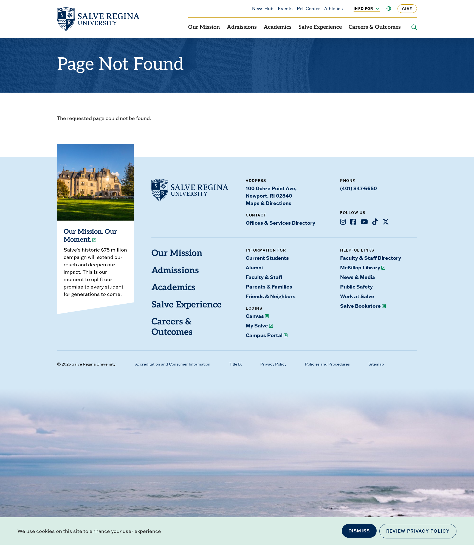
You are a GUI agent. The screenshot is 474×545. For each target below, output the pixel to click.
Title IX (235, 364)
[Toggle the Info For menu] (374, 8)
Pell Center (308, 8)
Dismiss (359, 530)
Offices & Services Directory (280, 222)
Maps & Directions (268, 203)
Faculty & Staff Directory (370, 258)
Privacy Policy (273, 364)
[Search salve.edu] (414, 27)
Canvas (255, 316)
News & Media (357, 277)
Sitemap (376, 364)
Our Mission (204, 27)
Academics (278, 27)
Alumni (254, 267)
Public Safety (356, 286)
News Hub (262, 8)
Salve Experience (320, 27)
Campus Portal (264, 335)
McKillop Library (360, 267)
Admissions (242, 27)
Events (285, 8)
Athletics (333, 8)
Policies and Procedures (327, 364)
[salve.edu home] (98, 19)
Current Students (267, 258)
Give (407, 8)
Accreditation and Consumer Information (172, 364)
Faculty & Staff (264, 277)
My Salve (257, 325)
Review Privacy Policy (418, 531)
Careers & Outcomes (375, 27)
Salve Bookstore (360, 306)
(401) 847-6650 (358, 188)
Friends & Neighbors (270, 296)
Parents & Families (269, 286)
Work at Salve (357, 296)
